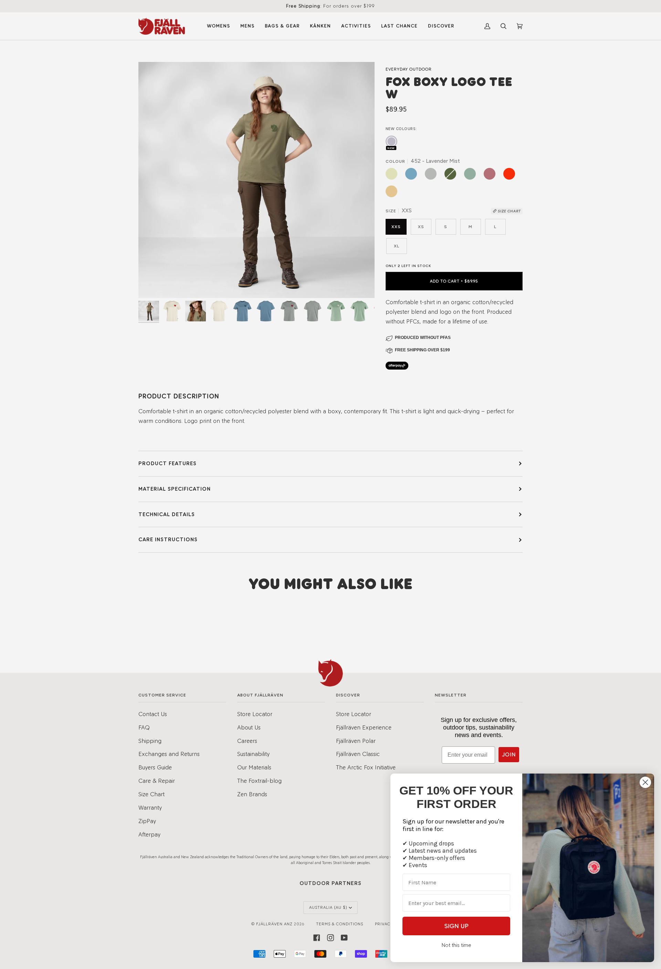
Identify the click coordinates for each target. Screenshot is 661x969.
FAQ (144, 727)
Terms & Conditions (339, 924)
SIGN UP (456, 926)
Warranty (150, 807)
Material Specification (174, 489)
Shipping (149, 740)
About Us (249, 727)
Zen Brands (252, 794)
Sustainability (253, 753)
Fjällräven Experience (363, 727)
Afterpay (149, 834)
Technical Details (166, 514)
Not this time (456, 945)
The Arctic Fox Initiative (366, 767)
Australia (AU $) (328, 907)
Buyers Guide (155, 767)
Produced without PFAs (423, 337)
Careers (247, 740)
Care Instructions (168, 539)
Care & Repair (156, 780)
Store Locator (254, 713)
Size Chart (151, 794)
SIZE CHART (509, 211)
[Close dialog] (645, 782)
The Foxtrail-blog (259, 780)
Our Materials (254, 767)
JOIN (509, 754)
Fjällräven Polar (356, 740)
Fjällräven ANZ (274, 924)
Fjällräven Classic (358, 753)
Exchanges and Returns (169, 753)
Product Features (167, 463)
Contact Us (152, 713)
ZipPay (147, 820)
